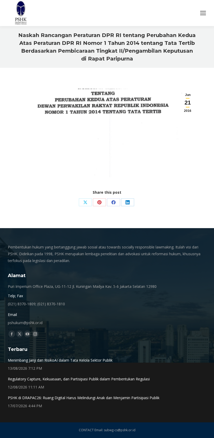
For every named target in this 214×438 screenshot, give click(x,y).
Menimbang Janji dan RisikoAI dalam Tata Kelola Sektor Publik (60, 360)
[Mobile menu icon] (203, 13)
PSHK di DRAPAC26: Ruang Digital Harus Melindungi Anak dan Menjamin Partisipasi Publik (83, 397)
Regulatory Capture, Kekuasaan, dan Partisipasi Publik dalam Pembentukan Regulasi (79, 378)
